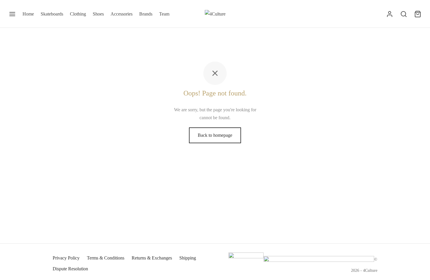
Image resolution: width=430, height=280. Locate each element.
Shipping (187, 257)
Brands (145, 13)
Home (28, 13)
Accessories (122, 13)
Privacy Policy (66, 257)
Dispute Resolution (70, 268)
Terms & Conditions (105, 257)
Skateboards (52, 13)
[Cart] (417, 14)
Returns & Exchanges (152, 257)
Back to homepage (215, 135)
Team (164, 13)
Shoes (98, 13)
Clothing (78, 13)
